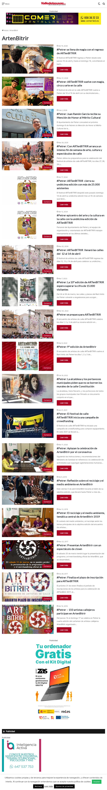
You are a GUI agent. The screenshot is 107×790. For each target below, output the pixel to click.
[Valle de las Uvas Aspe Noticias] (53, 3)
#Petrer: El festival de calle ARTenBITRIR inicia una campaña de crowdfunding (78, 417)
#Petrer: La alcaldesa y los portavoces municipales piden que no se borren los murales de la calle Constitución (79, 382)
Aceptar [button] (96, 782)
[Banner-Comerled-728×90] (53, 18)
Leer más (64, 69)
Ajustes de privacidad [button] (64, 786)
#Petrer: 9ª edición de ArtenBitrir (76, 346)
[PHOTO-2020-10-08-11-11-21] (21, 771)
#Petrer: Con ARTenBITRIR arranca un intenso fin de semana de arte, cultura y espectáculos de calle (79, 150)
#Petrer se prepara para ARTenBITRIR (79, 314)
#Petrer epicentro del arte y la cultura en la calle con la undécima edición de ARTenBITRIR (80, 219)
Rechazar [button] (38, 786)
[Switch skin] (99, 5)
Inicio (6, 30)
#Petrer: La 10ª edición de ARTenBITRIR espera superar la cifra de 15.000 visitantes (80, 286)
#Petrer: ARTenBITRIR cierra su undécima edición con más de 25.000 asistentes (78, 184)
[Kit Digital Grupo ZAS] (53, 720)
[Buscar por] (103, 5)
